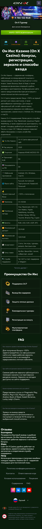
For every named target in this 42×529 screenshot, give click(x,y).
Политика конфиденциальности (21, 468)
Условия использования (14, 478)
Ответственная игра (27, 473)
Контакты (10, 473)
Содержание (17, 483)
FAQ (28, 483)
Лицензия (33, 478)
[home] (21, 3)
